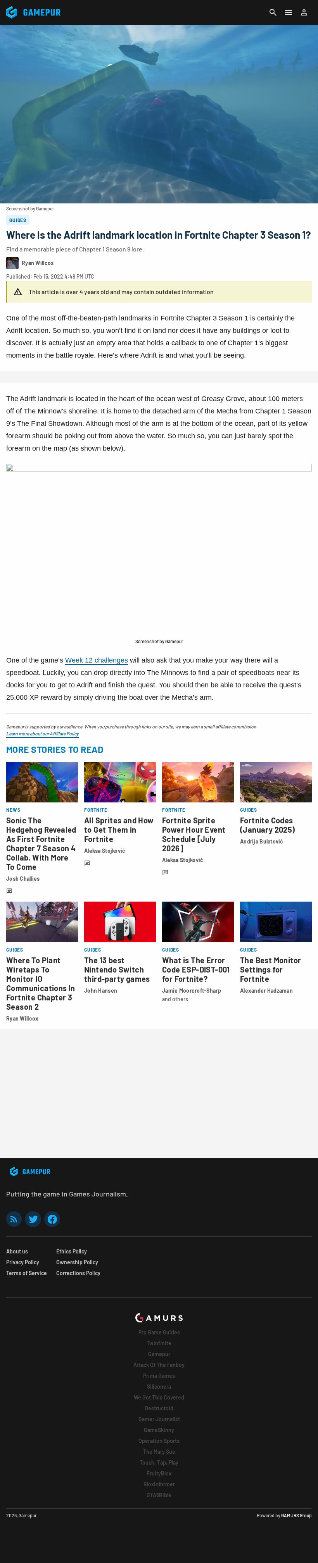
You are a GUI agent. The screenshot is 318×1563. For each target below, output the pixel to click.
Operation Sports (159, 1440)
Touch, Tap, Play (159, 1462)
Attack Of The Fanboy (159, 1365)
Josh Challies (23, 878)
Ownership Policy (77, 1262)
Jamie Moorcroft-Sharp (191, 990)
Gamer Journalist (159, 1419)
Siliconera (159, 1386)
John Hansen (100, 990)
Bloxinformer (159, 1484)
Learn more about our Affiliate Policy (42, 733)
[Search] (273, 12)
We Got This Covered (159, 1397)
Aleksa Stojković (104, 850)
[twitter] (33, 1219)
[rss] (14, 1219)
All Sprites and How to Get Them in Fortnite (119, 829)
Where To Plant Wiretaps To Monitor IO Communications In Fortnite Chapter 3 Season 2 (40, 983)
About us (17, 1251)
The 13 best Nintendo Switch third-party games (117, 969)
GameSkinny (159, 1430)
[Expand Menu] (288, 12)
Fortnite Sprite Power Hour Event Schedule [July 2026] (193, 834)
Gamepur (159, 1354)
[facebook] (52, 1219)
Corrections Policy (78, 1273)
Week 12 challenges (96, 660)
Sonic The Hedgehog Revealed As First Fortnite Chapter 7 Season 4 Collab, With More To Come (41, 843)
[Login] (304, 12)
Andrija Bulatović (261, 841)
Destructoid (159, 1408)
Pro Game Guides (159, 1332)
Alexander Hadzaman (266, 990)
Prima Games (159, 1375)
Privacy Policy (22, 1262)
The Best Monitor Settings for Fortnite (270, 969)
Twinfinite (159, 1343)
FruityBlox (159, 1473)
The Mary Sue (159, 1451)
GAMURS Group (296, 1515)
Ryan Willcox (22, 1018)
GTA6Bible (159, 1495)
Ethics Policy (71, 1251)
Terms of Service (26, 1273)
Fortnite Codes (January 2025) (267, 825)
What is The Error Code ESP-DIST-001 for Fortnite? (196, 969)
